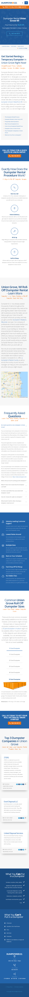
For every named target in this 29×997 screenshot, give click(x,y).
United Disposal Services (13, 833)
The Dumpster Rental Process (12, 117)
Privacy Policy (9, 987)
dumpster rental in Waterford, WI (11, 102)
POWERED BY (23, 48)
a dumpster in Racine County (12, 359)
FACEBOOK (7, 978)
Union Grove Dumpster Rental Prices (14, 126)
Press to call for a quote (15, 7)
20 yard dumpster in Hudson (12, 628)
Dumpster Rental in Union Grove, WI (13, 119)
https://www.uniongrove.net (19, 477)
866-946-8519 (15, 156)
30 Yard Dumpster (14, 666)
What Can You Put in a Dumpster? (13, 135)
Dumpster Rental (6, 46)
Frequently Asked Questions (12, 121)
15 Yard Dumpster (14, 654)
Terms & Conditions (19, 987)
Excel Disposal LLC (11, 801)
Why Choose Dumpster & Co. (12, 124)
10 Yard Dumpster (14, 648)
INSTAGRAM (22, 978)
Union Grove (21, 46)
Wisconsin (13, 46)
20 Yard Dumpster (14, 660)
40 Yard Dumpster (14, 672)
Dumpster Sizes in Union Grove (12, 128)
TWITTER (15, 978)
